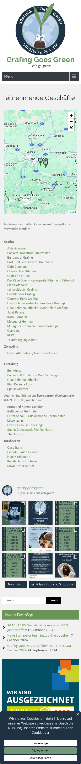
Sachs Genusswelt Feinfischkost (29, 430)
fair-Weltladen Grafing (22, 289)
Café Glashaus (17, 267)
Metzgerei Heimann (20, 321)
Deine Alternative (19, 353)
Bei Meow (14, 371)
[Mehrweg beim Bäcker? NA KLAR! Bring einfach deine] (67, 565)
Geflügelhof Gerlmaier (22, 411)
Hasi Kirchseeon (18, 457)
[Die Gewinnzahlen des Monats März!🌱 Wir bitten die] (67, 513)
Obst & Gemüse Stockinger (25, 425)
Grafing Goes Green (40, 59)
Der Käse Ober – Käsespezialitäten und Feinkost (40, 280)
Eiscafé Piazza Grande (22, 452)
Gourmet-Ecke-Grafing (22, 299)
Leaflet (72, 212)
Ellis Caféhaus (17, 285)
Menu (8, 76)
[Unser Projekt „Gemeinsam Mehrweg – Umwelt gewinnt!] (40, 565)
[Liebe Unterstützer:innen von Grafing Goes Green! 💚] (14, 513)
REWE (11, 335)
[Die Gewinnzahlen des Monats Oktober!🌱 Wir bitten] (14, 565)
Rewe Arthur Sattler (20, 466)
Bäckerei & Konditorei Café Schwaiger (33, 375)
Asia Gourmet (16, 248)
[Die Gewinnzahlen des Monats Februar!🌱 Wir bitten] (14, 539)
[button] (71, 128)
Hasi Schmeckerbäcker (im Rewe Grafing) (36, 303)
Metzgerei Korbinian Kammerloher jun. (33, 326)
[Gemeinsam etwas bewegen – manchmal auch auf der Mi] (40, 513)
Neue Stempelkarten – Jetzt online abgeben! (38, 635)
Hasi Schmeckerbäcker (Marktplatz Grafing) (37, 308)
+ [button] (71, 115)
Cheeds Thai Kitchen (21, 271)
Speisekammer (17, 389)
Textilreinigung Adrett (22, 340)
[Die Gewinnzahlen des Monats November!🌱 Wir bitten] (67, 539)
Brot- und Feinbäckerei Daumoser (30, 262)
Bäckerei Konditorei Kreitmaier (28, 253)
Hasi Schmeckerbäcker (23, 380)
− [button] (71, 121)
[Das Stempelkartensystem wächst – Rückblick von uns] (40, 539)
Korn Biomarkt (17, 317)
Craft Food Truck (19, 276)
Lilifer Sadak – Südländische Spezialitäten (36, 416)
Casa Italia (14, 447)
